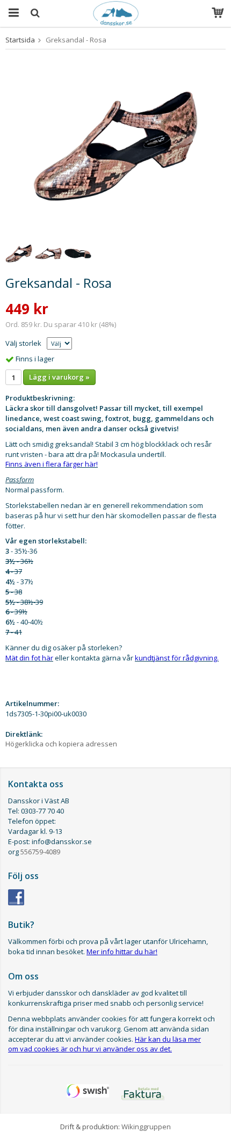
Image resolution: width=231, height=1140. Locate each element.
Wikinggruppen (146, 1126)
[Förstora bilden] (115, 145)
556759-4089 (40, 851)
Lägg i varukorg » (59, 377)
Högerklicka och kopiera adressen (61, 744)
